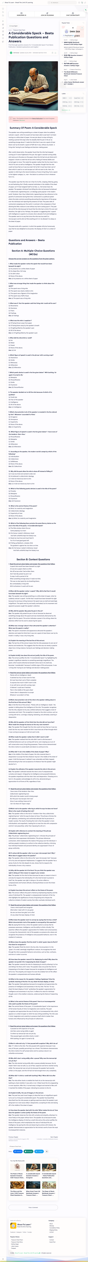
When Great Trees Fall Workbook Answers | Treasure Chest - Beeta (33, 1193)
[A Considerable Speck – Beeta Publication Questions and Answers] (49, 1167)
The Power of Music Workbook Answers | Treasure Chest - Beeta (48, 1193)
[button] (85, 2)
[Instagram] (19, 1232)
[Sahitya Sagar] (74, 40)
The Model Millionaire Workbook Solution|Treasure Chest (73, 74)
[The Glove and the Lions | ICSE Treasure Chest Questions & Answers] (17, 1185)
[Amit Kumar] (16, 52)
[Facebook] (12, 1232)
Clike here (21, 120)
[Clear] (75, 2)
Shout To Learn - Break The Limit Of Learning (19, 2)
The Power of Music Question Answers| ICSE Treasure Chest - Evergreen (17, 1176)
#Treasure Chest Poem (15, 1146)
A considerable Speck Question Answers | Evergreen (33, 1175)
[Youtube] (29, 1232)
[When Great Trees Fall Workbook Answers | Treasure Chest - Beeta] (33, 1185)
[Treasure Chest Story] (75, 69)
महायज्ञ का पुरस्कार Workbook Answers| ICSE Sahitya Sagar (73, 43)
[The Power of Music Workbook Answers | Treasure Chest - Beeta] (49, 1185)
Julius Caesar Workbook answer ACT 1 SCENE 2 (74, 83)
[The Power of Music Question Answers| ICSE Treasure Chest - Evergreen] (17, 1167)
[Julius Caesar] (73, 80)
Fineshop (61, 1253)
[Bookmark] (79, 2)
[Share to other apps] (47, 1151)
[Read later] (52, 52)
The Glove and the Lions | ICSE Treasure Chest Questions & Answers (17, 1193)
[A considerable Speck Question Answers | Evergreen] (33, 1167)
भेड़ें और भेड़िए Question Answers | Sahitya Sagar (73, 56)
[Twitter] (24, 1232)
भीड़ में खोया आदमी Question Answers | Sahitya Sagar (71, 64)
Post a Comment (33, 1207)
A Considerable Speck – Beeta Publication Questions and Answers (49, 1176)
